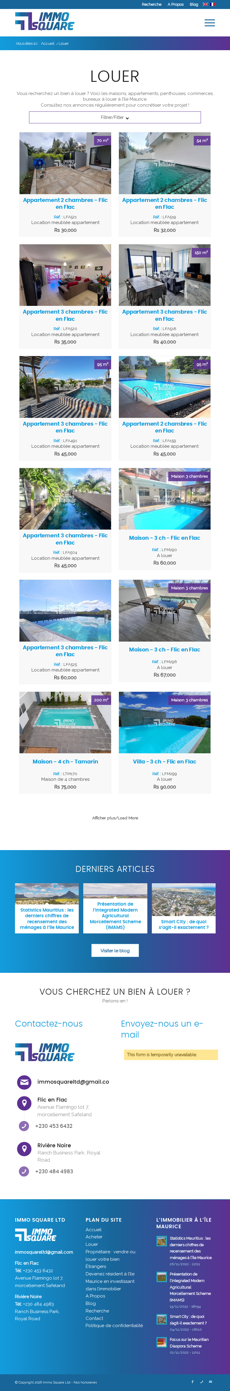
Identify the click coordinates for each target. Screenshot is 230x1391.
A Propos (176, 4)
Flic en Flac (52, 1100)
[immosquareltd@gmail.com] (24, 1082)
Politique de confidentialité (114, 1325)
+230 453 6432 (53, 1126)
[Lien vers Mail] (210, 1382)
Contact (94, 1318)
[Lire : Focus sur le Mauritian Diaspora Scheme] (161, 1342)
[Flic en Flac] (24, 1103)
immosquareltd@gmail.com (76, 1082)
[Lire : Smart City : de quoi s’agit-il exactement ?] (161, 1319)
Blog (194, 4)
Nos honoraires (85, 1382)
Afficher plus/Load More (115, 817)
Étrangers (96, 1266)
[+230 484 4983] (24, 1171)
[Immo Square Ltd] (45, 22)
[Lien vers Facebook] (192, 1382)
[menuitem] (152, 4)
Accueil (94, 1229)
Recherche (151, 4)
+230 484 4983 (54, 1171)
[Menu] (207, 22)
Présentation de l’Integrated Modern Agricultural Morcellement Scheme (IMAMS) (190, 1287)
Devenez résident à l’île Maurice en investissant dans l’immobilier (110, 1281)
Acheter (94, 1237)
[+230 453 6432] (24, 1126)
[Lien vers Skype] (201, 1382)
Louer (92, 1244)
